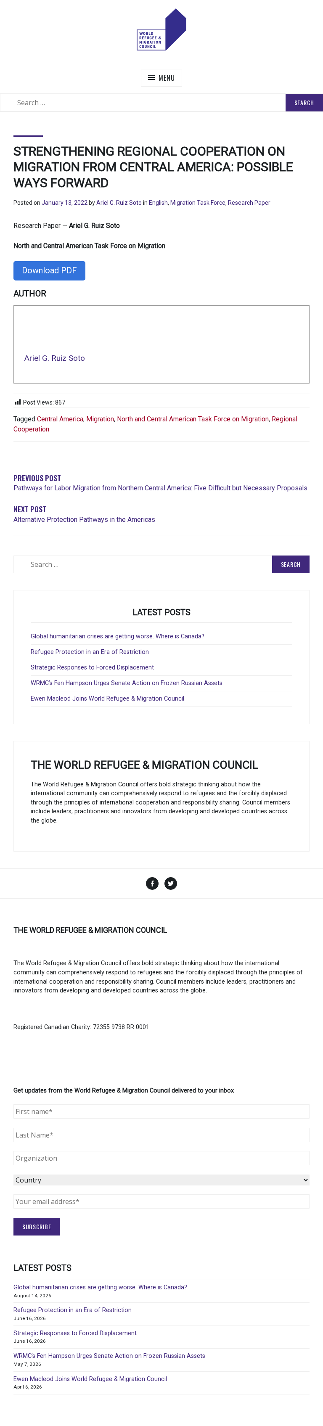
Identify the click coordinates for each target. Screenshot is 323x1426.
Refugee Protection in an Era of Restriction (90, 652)
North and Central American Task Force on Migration (193, 419)
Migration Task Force (197, 202)
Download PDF (49, 270)
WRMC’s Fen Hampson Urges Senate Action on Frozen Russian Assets (126, 683)
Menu (167, 78)
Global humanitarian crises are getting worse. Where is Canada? (117, 636)
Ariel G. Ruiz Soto (119, 202)
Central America (60, 419)
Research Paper (249, 202)
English (158, 202)
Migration (100, 419)
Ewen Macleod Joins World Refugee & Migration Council (107, 698)
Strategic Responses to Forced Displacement (92, 667)
